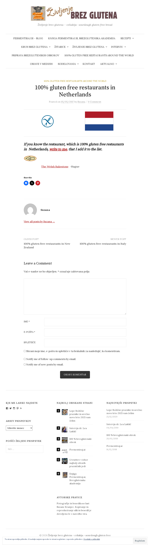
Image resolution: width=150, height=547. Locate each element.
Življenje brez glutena (88, 46)
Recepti (126, 38)
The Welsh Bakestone (54, 166)
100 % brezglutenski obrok (121, 435)
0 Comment (94, 101)
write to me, (58, 149)
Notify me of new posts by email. (44, 364)
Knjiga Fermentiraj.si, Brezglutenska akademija (81, 38)
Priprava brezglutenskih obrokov (35, 55)
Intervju (117, 46)
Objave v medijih (41, 64)
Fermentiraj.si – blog (28, 38)
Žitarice (60, 46)
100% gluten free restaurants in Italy (103, 243)
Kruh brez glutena (34, 46)
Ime (27, 322)
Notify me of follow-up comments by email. (51, 359)
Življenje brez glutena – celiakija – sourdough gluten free (79, 535)
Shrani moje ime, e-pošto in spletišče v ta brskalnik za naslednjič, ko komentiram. (73, 351)
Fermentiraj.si (77, 449)
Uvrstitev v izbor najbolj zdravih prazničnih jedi (78, 463)
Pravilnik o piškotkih (91, 539)
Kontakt (89, 64)
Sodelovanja (67, 64)
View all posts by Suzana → (39, 221)
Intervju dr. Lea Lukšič (118, 424)
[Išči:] (141, 38)
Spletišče (30, 342)
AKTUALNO (107, 64)
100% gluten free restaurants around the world (99, 55)
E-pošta (29, 332)
